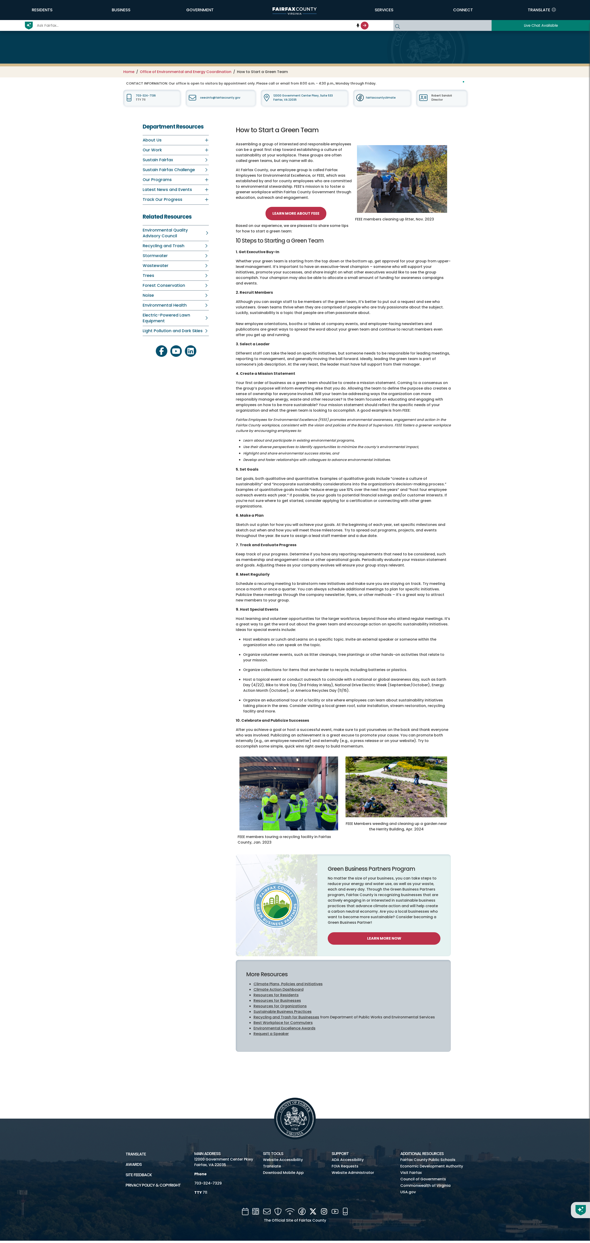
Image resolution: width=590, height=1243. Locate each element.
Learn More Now (384, 938)
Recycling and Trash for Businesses (286, 1017)
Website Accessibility (283, 1159)
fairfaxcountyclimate (381, 98)
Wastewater (155, 265)
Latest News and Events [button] (167, 189)
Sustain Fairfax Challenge (169, 170)
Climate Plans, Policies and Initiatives (288, 984)
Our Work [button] (152, 150)
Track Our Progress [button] (162, 199)
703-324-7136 (146, 95)
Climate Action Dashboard (279, 989)
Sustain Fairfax (158, 160)
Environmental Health (165, 305)
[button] (42, 10)
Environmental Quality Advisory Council (165, 233)
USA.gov (408, 1192)
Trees (148, 275)
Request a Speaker (271, 1033)
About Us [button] (152, 140)
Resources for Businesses (277, 1000)
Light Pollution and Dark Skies (173, 331)
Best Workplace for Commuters (283, 1022)
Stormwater (155, 255)
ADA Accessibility (348, 1159)
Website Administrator (353, 1172)
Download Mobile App (283, 1172)
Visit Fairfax (411, 1172)
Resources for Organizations (280, 1006)
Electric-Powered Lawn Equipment (166, 318)
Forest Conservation (164, 285)
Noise (148, 295)
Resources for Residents (276, 995)
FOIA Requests (345, 1166)
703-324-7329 (208, 1183)
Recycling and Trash (163, 246)
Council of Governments (423, 1179)
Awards (134, 1164)
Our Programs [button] (157, 179)
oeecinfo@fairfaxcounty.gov (220, 98)
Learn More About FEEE (295, 213)
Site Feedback (139, 1175)
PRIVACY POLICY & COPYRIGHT (153, 1185)
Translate (136, 1154)
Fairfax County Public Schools (427, 1159)
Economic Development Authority (431, 1166)
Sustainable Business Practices (283, 1011)
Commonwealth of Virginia (425, 1185)
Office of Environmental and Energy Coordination (185, 71)
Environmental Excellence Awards (285, 1028)
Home (128, 71)
